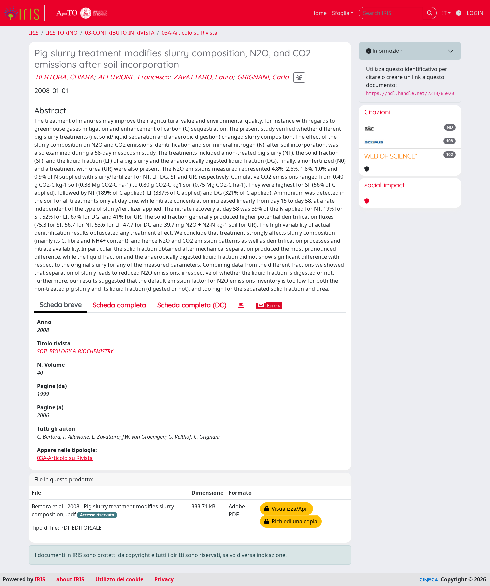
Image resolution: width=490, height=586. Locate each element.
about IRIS (70, 579)
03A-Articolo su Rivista (189, 32)
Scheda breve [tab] (61, 304)
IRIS (34, 32)
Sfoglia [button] (340, 13)
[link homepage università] (82, 13)
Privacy (164, 579)
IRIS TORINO (62, 32)
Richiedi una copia (293, 521)
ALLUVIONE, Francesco (133, 77)
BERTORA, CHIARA (65, 77)
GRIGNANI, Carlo (263, 77)
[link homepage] (24, 13)
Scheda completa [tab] (119, 305)
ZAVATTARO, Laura (203, 77)
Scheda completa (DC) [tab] (191, 305)
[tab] (241, 305)
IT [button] (444, 13)
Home (319, 13)
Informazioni (387, 50)
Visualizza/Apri (289, 508)
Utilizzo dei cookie (119, 579)
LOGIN (475, 13)
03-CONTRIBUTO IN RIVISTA (119, 32)
